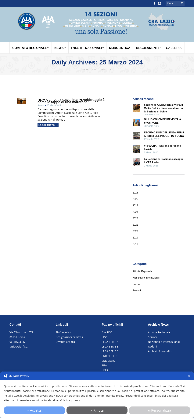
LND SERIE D (109, 356)
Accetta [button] (35, 410)
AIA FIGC (107, 332)
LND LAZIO (108, 360)
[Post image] (136, 108)
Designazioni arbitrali (69, 337)
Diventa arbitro (65, 342)
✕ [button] (189, 376)
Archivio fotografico (160, 351)
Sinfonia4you (64, 332)
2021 (135, 224)
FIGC (104, 337)
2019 (135, 237)
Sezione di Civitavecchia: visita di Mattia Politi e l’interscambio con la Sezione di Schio (164, 108)
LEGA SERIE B (110, 346)
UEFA (105, 370)
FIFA (104, 365)
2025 (135, 199)
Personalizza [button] (161, 410)
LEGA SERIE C (110, 351)
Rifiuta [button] (98, 410)
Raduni (152, 346)
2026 (135, 192)
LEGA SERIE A (110, 342)
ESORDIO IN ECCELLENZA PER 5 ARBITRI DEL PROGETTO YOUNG (164, 134)
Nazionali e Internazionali (164, 342)
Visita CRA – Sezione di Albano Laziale (162, 147)
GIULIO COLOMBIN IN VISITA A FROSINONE (162, 121)
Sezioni (152, 337)
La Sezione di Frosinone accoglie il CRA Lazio (163, 161)
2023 (135, 212)
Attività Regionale (159, 332)
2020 (135, 231)
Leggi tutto (46, 125)
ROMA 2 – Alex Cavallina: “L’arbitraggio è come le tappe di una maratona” (71, 101)
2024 (135, 205)
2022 (135, 218)
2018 (135, 244)
